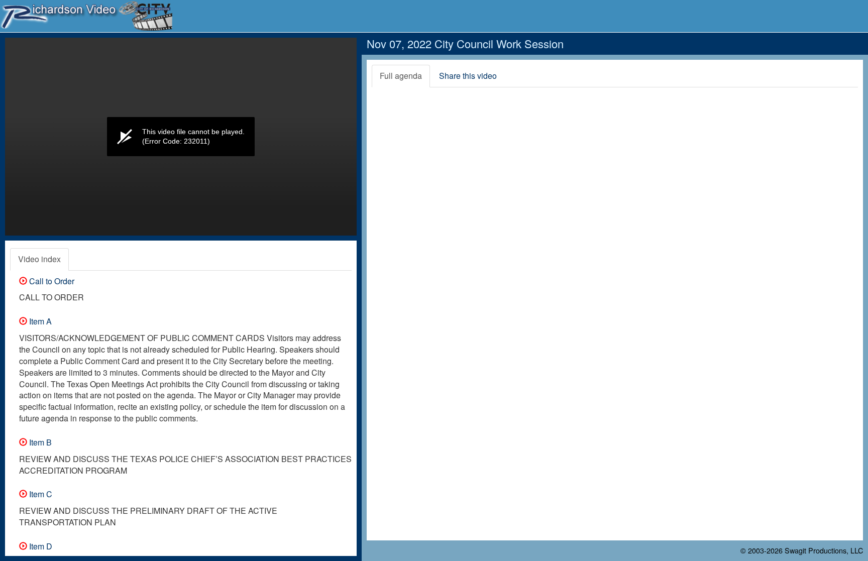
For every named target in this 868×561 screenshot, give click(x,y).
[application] (181, 137)
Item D (39, 546)
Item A (39, 321)
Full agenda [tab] (401, 75)
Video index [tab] (39, 259)
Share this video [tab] (468, 75)
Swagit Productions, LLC (824, 550)
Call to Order (50, 281)
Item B (39, 442)
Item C (39, 494)
